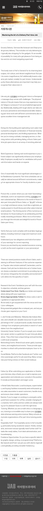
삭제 (13, 458)
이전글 (5, 455)
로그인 (32, 1)
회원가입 (39, 1)
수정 (6, 458)
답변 (29, 458)
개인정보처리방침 (15, 476)
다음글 (14, 455)
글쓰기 (37, 458)
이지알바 (13, 96)
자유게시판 (10, 26)
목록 (21, 458)
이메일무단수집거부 (30, 476)
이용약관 (4, 476)
